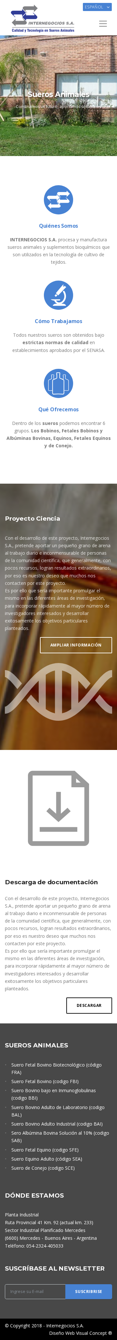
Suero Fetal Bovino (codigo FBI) (45, 1081)
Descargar (89, 1005)
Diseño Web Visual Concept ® (80, 1333)
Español (95, 7)
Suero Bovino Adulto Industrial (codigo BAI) (57, 1124)
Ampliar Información (76, 645)
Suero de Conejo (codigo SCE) (43, 1168)
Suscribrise (88, 1291)
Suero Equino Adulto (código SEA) (46, 1159)
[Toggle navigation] (103, 24)
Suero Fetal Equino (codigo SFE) (45, 1150)
